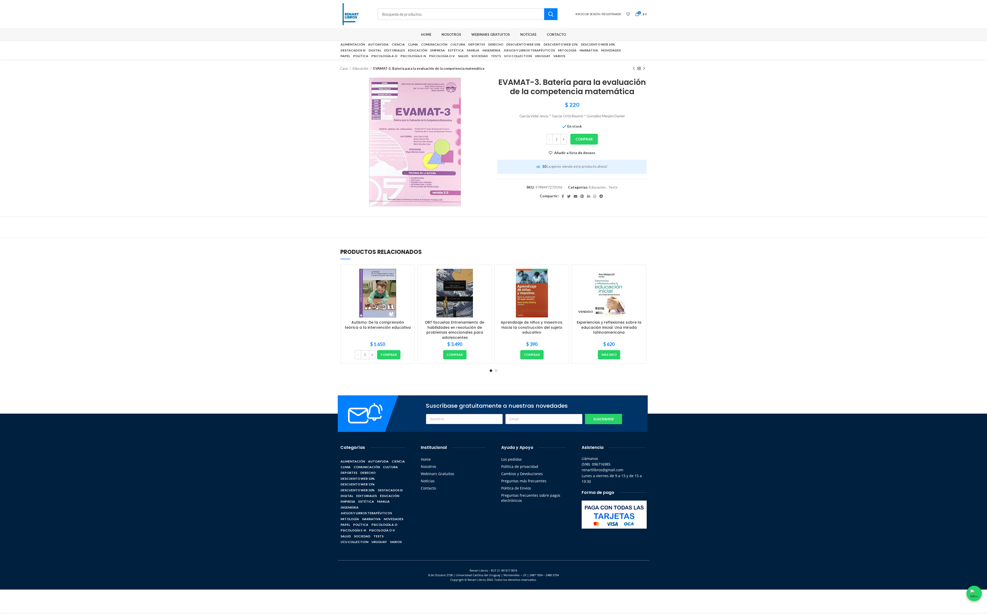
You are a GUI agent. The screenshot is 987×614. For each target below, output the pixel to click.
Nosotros (428, 466)
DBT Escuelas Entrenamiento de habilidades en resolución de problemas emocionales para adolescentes (454, 330)
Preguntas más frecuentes (523, 480)
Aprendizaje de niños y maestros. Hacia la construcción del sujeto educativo (532, 327)
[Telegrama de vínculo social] (601, 196)
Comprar (584, 139)
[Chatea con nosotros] (974, 593)
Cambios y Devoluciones (522, 473)
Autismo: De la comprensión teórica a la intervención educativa (378, 325)
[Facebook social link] (562, 196)
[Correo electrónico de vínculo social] (575, 196)
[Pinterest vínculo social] (582, 196)
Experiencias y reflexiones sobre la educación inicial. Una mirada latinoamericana (609, 327)
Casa (344, 68)
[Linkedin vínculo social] (589, 196)
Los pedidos (511, 459)
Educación (361, 68)
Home (426, 459)
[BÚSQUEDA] (551, 14)
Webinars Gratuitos (437, 473)
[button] (388, 354)
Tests (613, 187)
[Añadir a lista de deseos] (406, 277)
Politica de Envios (516, 488)
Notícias (428, 480)
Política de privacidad (519, 466)
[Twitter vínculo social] (568, 196)
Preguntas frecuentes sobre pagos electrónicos (530, 498)
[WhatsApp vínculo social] (595, 196)
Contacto (428, 488)
